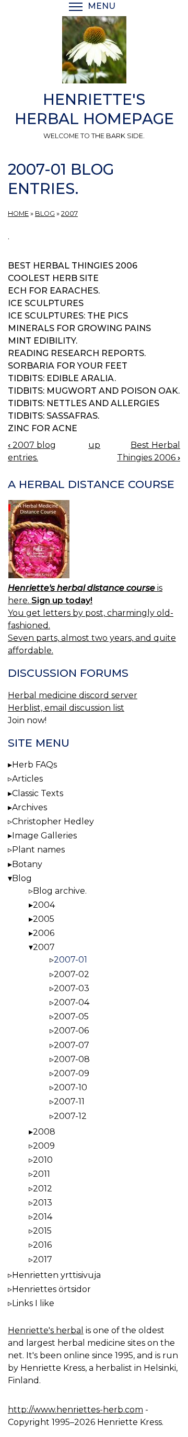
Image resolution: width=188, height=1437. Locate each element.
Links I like (33, 1303)
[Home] (94, 51)
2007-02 (71, 974)
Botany (27, 864)
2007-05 (71, 1016)
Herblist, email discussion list (66, 708)
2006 (43, 933)
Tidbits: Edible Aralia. (62, 378)
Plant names (38, 850)
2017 (42, 1259)
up (94, 445)
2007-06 (71, 1031)
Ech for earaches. (54, 291)
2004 (44, 905)
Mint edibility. (42, 341)
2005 (43, 919)
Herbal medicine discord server (72, 695)
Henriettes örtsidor (51, 1289)
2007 (69, 213)
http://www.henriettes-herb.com (75, 1410)
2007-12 (70, 1116)
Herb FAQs (34, 765)
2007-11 (69, 1101)
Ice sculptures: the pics (68, 316)
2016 (42, 1245)
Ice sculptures (46, 303)
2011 (41, 1174)
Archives (29, 807)
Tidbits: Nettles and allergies (83, 403)
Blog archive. (60, 891)
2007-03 (71, 988)
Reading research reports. (77, 353)
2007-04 (71, 1002)
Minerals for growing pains (79, 328)
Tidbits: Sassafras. (53, 416)
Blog (45, 213)
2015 (42, 1231)
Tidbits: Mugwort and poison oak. (94, 391)
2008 (44, 1132)
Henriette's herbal (46, 1330)
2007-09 (71, 1073)
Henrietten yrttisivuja (56, 1275)
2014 (42, 1217)
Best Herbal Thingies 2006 (72, 266)
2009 (44, 1146)
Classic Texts (37, 793)
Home (18, 213)
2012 (42, 1189)
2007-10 (70, 1087)
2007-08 (72, 1059)
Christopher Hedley (53, 821)
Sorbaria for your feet (67, 366)
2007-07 (71, 1045)
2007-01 (70, 960)
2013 (42, 1203)
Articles (27, 779)
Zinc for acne (42, 428)
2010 (43, 1160)
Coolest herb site (53, 278)
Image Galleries (44, 836)
